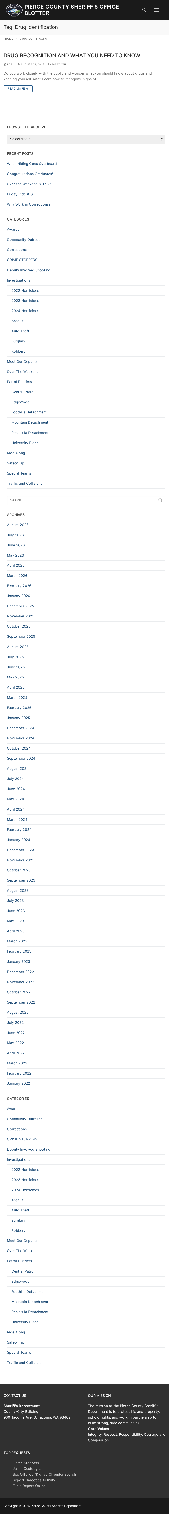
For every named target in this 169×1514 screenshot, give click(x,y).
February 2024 (19, 829)
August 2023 (18, 890)
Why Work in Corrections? (28, 204)
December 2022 (20, 972)
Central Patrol (23, 392)
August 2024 (18, 768)
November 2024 (20, 738)
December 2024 (20, 728)
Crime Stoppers (26, 1463)
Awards (13, 229)
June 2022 (16, 1032)
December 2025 (20, 606)
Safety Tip (59, 64)
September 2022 (21, 1002)
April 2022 (16, 1053)
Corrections (17, 249)
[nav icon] (157, 10)
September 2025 (21, 636)
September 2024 (21, 758)
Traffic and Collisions (24, 483)
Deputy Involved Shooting (28, 270)
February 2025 (19, 707)
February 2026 (19, 585)
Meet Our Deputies (22, 361)
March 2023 (17, 941)
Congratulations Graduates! (30, 174)
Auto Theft (20, 331)
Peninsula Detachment (29, 432)
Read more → (18, 88)
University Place (24, 443)
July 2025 (15, 657)
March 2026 (17, 575)
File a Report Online (29, 1486)
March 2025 (17, 697)
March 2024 (17, 819)
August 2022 (18, 1012)
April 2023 (16, 931)
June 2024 (16, 789)
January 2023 (18, 961)
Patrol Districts (19, 381)
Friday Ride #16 (20, 194)
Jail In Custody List (29, 1468)
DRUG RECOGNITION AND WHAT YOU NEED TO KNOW (72, 55)
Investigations (18, 280)
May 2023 (15, 921)
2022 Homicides (25, 290)
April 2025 (16, 687)
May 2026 (15, 555)
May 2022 (15, 1043)
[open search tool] (144, 10)
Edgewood (20, 402)
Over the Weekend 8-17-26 (29, 184)
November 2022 (20, 982)
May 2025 (15, 677)
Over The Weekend (23, 371)
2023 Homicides (25, 300)
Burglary (18, 341)
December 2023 (20, 850)
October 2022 (19, 992)
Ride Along (16, 453)
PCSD (10, 64)
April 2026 (16, 565)
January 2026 (18, 596)
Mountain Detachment (29, 422)
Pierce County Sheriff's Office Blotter (71, 10)
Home (9, 38)
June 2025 (16, 667)
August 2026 (18, 525)
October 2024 (19, 748)
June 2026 (16, 545)
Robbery (18, 351)
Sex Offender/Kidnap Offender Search (44, 1474)
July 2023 (15, 900)
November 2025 (20, 616)
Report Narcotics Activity (34, 1480)
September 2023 (21, 880)
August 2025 (18, 647)
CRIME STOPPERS (22, 260)
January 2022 (18, 1083)
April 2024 (16, 809)
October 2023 (19, 870)
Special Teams (19, 473)
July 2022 (15, 1022)
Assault (17, 321)
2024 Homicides (25, 310)
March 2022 (17, 1063)
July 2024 (15, 778)
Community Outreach (24, 239)
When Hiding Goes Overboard (32, 163)
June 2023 (16, 910)
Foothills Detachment (29, 412)
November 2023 (20, 860)
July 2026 (15, 535)
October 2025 (19, 626)
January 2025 (18, 718)
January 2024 (18, 839)
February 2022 (19, 1073)
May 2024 (15, 799)
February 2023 (19, 951)
